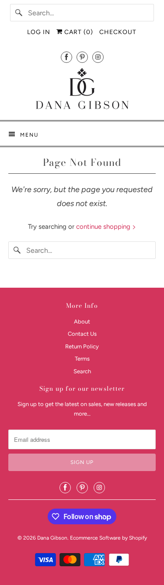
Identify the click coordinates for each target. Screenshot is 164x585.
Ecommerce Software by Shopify (108, 538)
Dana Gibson (52, 538)
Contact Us (82, 333)
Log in (38, 32)
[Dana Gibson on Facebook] (66, 57)
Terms (82, 358)
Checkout (117, 32)
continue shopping (104, 227)
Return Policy (82, 346)
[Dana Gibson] (81, 90)
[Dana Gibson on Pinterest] (82, 57)
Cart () (78, 32)
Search (82, 371)
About (82, 321)
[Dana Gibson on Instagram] (98, 57)
